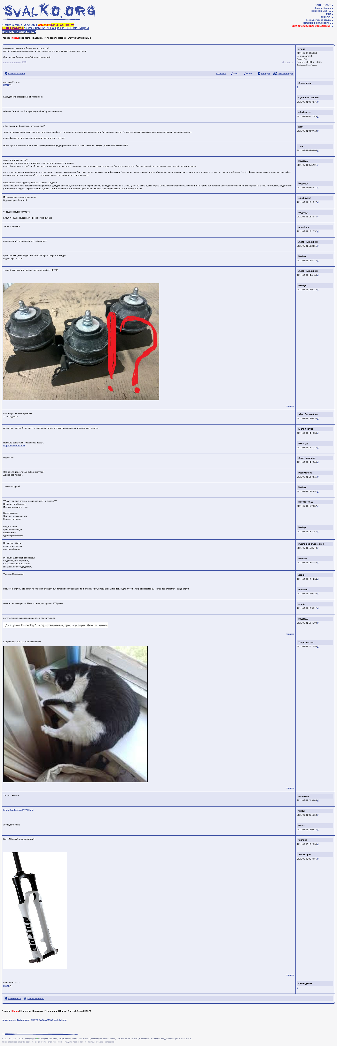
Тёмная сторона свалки (318, 20)
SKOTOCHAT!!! (62, 25)
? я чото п (221, 73)
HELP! (87, 38)
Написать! (25, 38)
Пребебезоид (305, 502)
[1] (3, 25)
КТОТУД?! (326, 17)
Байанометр (23, 1020)
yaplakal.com (60, 1020)
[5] (16, 25)
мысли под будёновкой (311, 544)
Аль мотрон (304, 854)
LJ (330, 11)
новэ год (16, 62)
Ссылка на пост (16, 73)
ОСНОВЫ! (32, 25)
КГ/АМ (249, 74)
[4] (13, 25)
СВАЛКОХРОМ (323, 23)
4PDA (328, 14)
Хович (301, 575)
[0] (4, 85)
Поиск (62, 38)
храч (300, 127)
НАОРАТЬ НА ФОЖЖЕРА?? (19, 31)
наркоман (303, 796)
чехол (301, 811)
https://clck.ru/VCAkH (14, 445)
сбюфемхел (304, 112)
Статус (71, 38)
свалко (7, 62)
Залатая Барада (323, 8)
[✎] (24, 25)
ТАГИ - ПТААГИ (323, 5)
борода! (265, 73)
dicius (301, 825)
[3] (9, 25)
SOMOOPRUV (34, 28)
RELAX (50, 28)
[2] (6, 25)
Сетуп (79, 38)
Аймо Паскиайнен (308, 242)
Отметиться (14, 998)
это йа (301, 49)
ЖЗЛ (24, 62)
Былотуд (303, 443)
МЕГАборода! (285, 73)
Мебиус (302, 256)
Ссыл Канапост (306, 458)
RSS (313, 11)
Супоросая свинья (308, 97)
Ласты (15, 38)
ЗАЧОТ (236, 74)
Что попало (51, 38)
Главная (6, 38)
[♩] (20, 25)
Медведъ (303, 161)
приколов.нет (9, 1020)
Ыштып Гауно (305, 429)
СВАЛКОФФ (309, 23)
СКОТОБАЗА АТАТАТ (42, 1020)
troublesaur (304, 227)
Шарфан (303, 589)
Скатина (302, 840)
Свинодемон (305, 83)
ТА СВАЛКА (44, 25)
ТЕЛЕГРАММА (13, 28)
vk (283, 62)
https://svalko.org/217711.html (18, 810)
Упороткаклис (306, 642)
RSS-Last (322, 11)
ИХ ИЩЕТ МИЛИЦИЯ (73, 28)
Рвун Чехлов (311, 65)
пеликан (302, 558)
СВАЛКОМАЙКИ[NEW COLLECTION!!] (311, 26)
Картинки (38, 38)
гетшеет (289, 62)
